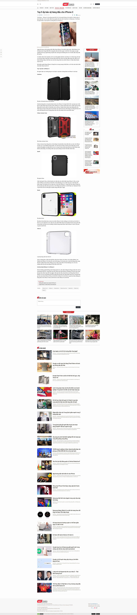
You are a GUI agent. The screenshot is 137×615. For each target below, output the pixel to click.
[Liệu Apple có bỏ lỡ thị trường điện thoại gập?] (96, 134)
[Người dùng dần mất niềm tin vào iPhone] (44, 477)
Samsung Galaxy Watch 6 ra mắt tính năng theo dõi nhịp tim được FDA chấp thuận (66, 511)
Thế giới (80, 7)
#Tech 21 (44, 290)
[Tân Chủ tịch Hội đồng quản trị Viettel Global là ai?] (44, 465)
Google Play (98, 614)
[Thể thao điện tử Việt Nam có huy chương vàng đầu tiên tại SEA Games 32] (44, 588)
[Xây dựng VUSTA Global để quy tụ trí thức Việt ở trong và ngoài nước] (92, 334)
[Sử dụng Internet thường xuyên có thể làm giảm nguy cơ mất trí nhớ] (44, 526)
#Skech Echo (76, 288)
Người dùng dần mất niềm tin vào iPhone (64, 473)
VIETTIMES (68, 4)
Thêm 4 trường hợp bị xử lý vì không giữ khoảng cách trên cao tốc (44, 341)
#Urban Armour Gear (64, 288)
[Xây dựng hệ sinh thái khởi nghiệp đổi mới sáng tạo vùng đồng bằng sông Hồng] (44, 441)
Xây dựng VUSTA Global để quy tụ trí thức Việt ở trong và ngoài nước (92, 341)
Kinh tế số (52, 7)
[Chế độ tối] (93, 4)
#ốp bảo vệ (51, 288)
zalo (93, 607)
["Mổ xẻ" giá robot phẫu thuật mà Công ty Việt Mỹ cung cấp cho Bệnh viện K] (92, 85)
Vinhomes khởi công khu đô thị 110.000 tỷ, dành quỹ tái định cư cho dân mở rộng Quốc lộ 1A (76, 326)
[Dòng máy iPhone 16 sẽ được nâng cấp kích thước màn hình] (44, 490)
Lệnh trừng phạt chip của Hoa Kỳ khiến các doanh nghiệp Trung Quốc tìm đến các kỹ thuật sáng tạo (88, 154)
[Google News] (78, 15)
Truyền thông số (96, 7)
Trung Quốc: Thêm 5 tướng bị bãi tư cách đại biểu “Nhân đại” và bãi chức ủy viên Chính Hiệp (60, 326)
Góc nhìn (46, 7)
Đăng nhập (97, 4)
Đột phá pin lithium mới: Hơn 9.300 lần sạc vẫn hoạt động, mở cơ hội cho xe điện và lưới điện (90, 123)
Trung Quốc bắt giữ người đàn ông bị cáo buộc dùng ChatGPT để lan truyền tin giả (65, 425)
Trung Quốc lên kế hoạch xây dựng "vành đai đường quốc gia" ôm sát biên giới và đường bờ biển (90, 107)
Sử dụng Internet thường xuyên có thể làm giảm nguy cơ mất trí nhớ (66, 523)
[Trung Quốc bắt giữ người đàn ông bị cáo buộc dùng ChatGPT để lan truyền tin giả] (44, 428)
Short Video (74, 7)
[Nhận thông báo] (91, 4)
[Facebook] (72, 15)
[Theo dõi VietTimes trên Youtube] (94, 607)
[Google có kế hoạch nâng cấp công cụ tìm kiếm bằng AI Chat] (44, 563)
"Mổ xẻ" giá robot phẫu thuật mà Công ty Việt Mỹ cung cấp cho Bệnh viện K (90, 92)
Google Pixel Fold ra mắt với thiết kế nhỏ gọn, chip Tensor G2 (88, 146)
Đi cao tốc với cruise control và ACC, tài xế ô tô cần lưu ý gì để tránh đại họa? (76, 341)
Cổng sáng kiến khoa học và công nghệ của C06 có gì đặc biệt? (59, 341)
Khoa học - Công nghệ (59, 7)
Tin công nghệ (42, 348)
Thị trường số (68, 7)
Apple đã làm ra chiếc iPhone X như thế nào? (47, 284)
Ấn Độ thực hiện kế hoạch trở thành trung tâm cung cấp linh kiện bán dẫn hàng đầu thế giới (88, 163)
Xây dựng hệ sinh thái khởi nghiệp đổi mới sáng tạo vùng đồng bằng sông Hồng (66, 437)
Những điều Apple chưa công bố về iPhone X (47, 282)
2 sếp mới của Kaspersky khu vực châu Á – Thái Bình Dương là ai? (65, 572)
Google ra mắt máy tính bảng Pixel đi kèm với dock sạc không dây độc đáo (88, 140)
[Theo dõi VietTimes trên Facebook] (91, 607)
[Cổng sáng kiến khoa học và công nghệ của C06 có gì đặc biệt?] (60, 334)
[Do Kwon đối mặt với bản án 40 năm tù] (44, 539)
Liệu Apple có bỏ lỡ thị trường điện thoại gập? (88, 133)
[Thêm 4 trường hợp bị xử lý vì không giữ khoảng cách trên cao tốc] (44, 334)
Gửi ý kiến (78, 307)
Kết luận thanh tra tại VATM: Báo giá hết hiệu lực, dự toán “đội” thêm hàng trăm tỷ (44, 326)
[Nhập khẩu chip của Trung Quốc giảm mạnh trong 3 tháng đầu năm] (44, 416)
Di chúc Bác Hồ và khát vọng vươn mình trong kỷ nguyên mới (91, 326)
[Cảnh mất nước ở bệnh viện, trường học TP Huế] (92, 72)
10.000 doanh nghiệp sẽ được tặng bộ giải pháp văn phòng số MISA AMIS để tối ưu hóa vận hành (66, 450)
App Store (93, 614)
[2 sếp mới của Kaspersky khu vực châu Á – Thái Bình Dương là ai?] (44, 575)
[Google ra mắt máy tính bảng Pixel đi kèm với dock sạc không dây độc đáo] (96, 139)
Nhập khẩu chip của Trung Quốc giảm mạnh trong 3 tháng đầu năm (66, 413)
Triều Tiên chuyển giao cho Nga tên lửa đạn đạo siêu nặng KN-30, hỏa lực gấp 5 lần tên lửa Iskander (90, 64)
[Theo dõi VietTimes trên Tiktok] (96, 607)
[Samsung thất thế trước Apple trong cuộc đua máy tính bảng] (44, 502)
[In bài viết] (74, 15)
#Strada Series (56, 288)
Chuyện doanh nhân (87, 7)
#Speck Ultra (71, 288)
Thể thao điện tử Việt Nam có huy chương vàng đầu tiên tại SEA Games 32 (66, 584)
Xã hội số (41, 7)
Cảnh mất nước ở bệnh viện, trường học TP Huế (89, 79)
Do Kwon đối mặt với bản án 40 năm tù (63, 535)
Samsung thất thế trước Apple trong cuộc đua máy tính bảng (66, 499)
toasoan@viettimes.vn (94, 603)
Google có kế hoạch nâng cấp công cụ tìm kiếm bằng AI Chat (65, 560)
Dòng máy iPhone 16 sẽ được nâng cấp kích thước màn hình (66, 486)
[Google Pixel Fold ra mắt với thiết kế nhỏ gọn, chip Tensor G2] (96, 146)
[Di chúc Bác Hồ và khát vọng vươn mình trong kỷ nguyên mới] (92, 319)
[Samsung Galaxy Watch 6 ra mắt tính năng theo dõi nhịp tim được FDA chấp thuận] (44, 514)
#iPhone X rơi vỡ (45, 288)
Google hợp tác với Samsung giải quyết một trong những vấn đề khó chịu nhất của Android (66, 548)
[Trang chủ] (37, 8)
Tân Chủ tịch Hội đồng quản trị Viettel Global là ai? (66, 461)
